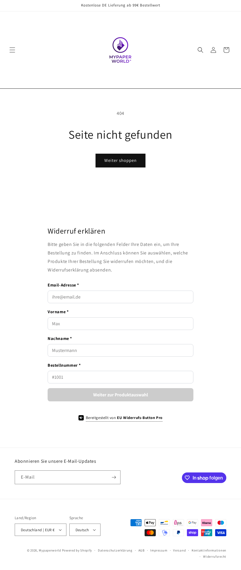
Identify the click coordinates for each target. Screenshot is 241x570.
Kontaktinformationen (209, 550)
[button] (12, 49)
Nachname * (60, 338)
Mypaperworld (50, 550)
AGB (141, 550)
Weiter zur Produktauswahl (120, 395)
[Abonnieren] (113, 477)
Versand (179, 550)
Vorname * (58, 311)
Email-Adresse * (63, 285)
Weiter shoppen (120, 160)
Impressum (158, 550)
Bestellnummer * (64, 365)
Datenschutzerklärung (115, 550)
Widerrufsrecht (214, 556)
